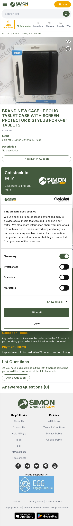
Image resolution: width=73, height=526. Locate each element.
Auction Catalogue (22, 33)
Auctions (6, 33)
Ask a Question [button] (16, 377)
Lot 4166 (36, 33)
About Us (19, 421)
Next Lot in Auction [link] (36, 158)
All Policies (54, 421)
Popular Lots (19, 457)
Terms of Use (18, 501)
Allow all (36, 312)
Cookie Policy (54, 439)
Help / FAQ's (19, 433)
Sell (19, 445)
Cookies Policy (54, 501)
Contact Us (19, 427)
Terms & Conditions (54, 427)
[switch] (64, 267)
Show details (54, 301)
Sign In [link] (62, 4)
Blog (19, 439)
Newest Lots (19, 451)
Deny (36, 323)
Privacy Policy (54, 433)
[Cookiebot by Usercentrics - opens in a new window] (54, 199)
